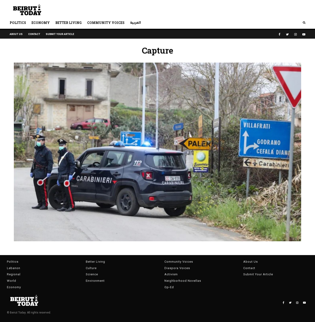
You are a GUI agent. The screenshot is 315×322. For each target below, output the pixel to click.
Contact (34, 34)
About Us (16, 34)
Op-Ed (169, 287)
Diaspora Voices (177, 268)
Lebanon (13, 268)
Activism (171, 274)
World (11, 280)
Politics (18, 22)
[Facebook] (279, 34)
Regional (14, 274)
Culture (91, 268)
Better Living (68, 22)
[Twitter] (287, 34)
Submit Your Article (60, 34)
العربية (135, 23)
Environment (95, 280)
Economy (41, 22)
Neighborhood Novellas (182, 280)
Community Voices (106, 22)
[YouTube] (304, 34)
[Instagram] (295, 34)
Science (92, 274)
